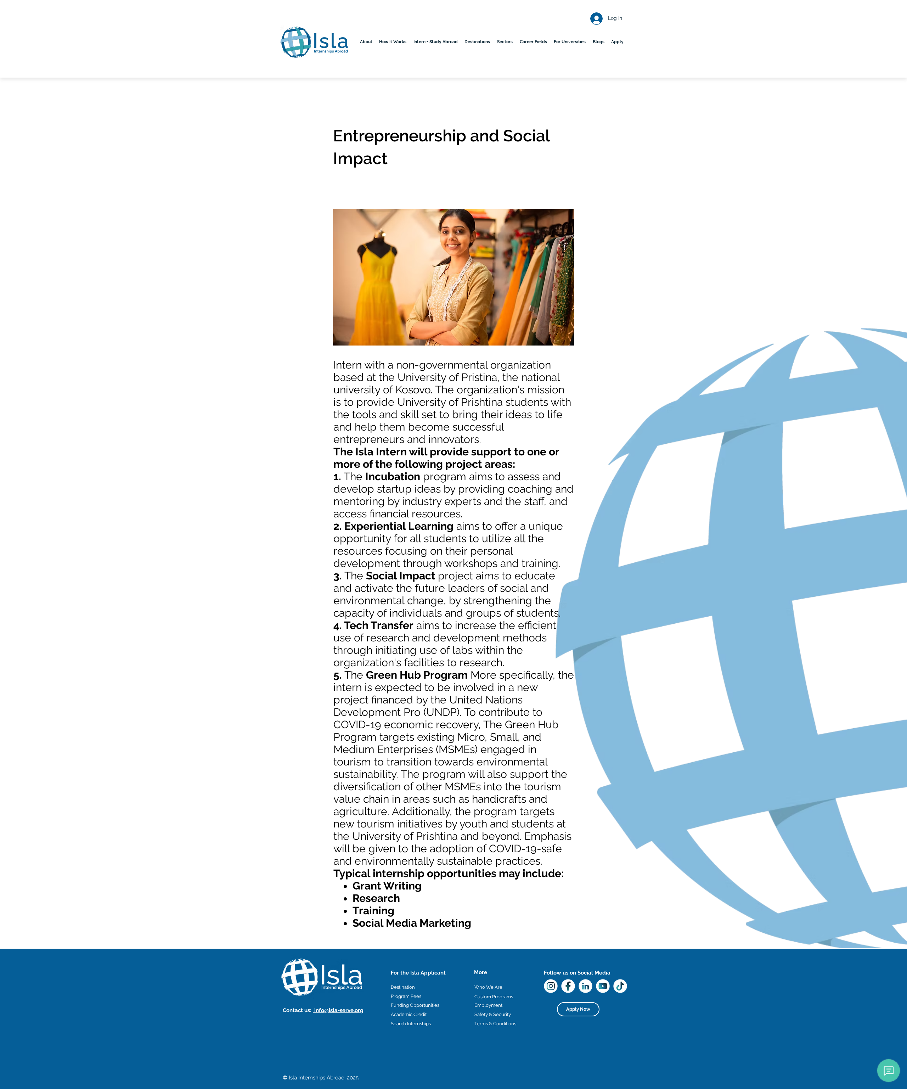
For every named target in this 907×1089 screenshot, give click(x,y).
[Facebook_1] (568, 986)
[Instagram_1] (551, 986)
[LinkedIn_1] (585, 986)
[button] (477, 42)
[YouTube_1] (603, 986)
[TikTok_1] (620, 986)
